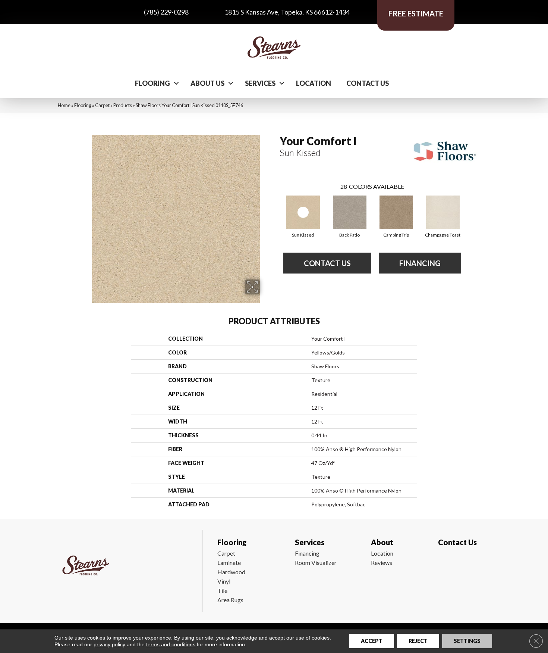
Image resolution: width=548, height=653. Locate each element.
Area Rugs (230, 599)
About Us (207, 83)
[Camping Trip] (396, 212)
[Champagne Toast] (443, 212)
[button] (176, 83)
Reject (418, 641)
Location (313, 83)
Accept (371, 641)
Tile (222, 590)
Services (260, 83)
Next (468, 205)
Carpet (102, 105)
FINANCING (420, 263)
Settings (467, 641)
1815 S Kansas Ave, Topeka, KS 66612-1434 (287, 12)
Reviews (381, 562)
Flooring (152, 83)
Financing (307, 553)
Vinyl (223, 581)
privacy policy (109, 644)
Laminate (229, 562)
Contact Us (367, 83)
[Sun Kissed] (303, 212)
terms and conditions (170, 644)
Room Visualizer (316, 562)
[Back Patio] (349, 212)
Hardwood (231, 571)
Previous (275, 205)
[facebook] (442, 564)
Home (64, 105)
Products (122, 105)
